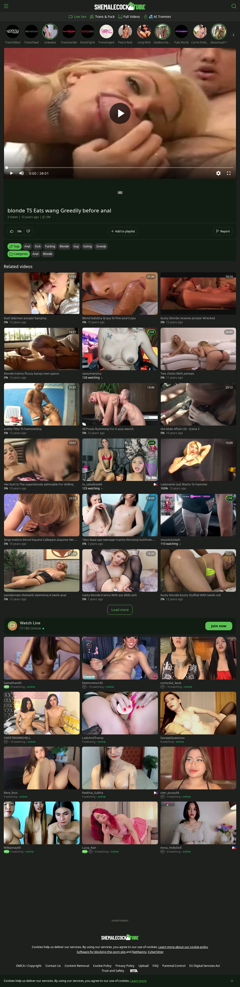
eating (87, 246)
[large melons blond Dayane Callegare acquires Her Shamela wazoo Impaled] (41, 520)
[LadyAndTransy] (120, 718)
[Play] (120, 113)
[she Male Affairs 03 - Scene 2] (198, 409)
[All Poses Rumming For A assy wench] (120, 409)
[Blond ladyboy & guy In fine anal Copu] (120, 298)
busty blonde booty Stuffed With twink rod (191, 595)
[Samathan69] (42, 663)
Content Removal (77, 966)
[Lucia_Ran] (120, 828)
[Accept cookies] (232, 981)
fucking (50, 246)
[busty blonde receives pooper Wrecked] (198, 298)
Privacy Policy (125, 966)
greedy (101, 246)
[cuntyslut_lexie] (198, 663)
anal (27, 246)
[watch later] (9, 278)
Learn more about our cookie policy (183, 947)
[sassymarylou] (120, 354)
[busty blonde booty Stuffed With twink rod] (198, 575)
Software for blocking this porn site (101, 952)
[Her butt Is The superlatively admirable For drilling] (41, 464)
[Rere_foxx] (42, 773)
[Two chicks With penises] (198, 354)
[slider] (120, 167)
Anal (35, 254)
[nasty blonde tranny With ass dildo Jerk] (120, 575)
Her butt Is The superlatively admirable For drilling (39, 484)
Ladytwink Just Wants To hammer (184, 484)
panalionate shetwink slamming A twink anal (35, 595)
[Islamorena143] (120, 663)
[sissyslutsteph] (198, 520)
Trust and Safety (113, 970)
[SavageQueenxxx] (198, 718)
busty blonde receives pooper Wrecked (188, 318)
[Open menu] (6, 6)
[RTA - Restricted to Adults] (134, 970)
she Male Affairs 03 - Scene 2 (180, 428)
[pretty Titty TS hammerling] (41, 409)
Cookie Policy (102, 966)
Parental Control (173, 966)
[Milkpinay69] (42, 828)
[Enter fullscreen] (228, 173)
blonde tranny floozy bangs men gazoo (31, 373)
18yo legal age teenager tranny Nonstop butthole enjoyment (119, 539)
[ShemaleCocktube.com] (119, 6)
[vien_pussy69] (198, 773)
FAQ (155, 966)
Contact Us (53, 966)
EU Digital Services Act (204, 966)
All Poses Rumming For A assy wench (108, 428)
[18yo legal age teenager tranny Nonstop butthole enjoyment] (120, 520)
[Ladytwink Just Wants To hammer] (198, 464)
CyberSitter (156, 952)
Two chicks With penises (177, 373)
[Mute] (21, 173)
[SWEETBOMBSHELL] (42, 718)
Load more (120, 609)
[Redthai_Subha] (120, 773)
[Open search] (234, 6)
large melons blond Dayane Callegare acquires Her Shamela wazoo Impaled (40, 539)
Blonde (47, 254)
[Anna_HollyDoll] (198, 828)
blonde (64, 246)
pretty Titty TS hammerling (22, 428)
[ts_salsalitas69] (120, 464)
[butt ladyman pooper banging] (41, 298)
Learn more (138, 981)
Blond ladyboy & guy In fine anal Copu (109, 318)
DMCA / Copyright (28, 966)
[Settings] (218, 173)
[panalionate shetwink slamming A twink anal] (41, 575)
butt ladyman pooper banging (25, 318)
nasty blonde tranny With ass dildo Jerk (109, 595)
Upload (144, 966)
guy (76, 246)
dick (38, 246)
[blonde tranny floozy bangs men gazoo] (41, 354)
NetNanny (139, 952)
